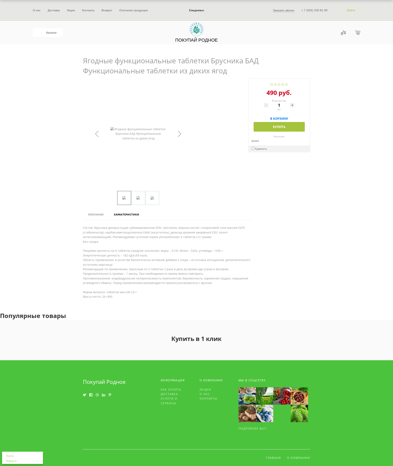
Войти (351, 10)
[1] (271, 84)
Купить (279, 127)
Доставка (54, 10)
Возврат (107, 10)
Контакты (88, 10)
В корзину (279, 117)
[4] (282, 84)
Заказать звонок (283, 10)
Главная (273, 458)
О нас (37, 10)
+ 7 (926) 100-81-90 (314, 10)
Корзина (11, 461)
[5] (286, 84)
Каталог (51, 32)
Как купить (171, 389)
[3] (279, 84)
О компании (298, 458)
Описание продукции (133, 10)
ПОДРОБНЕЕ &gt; (252, 428)
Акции (71, 10)
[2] (275, 84)
